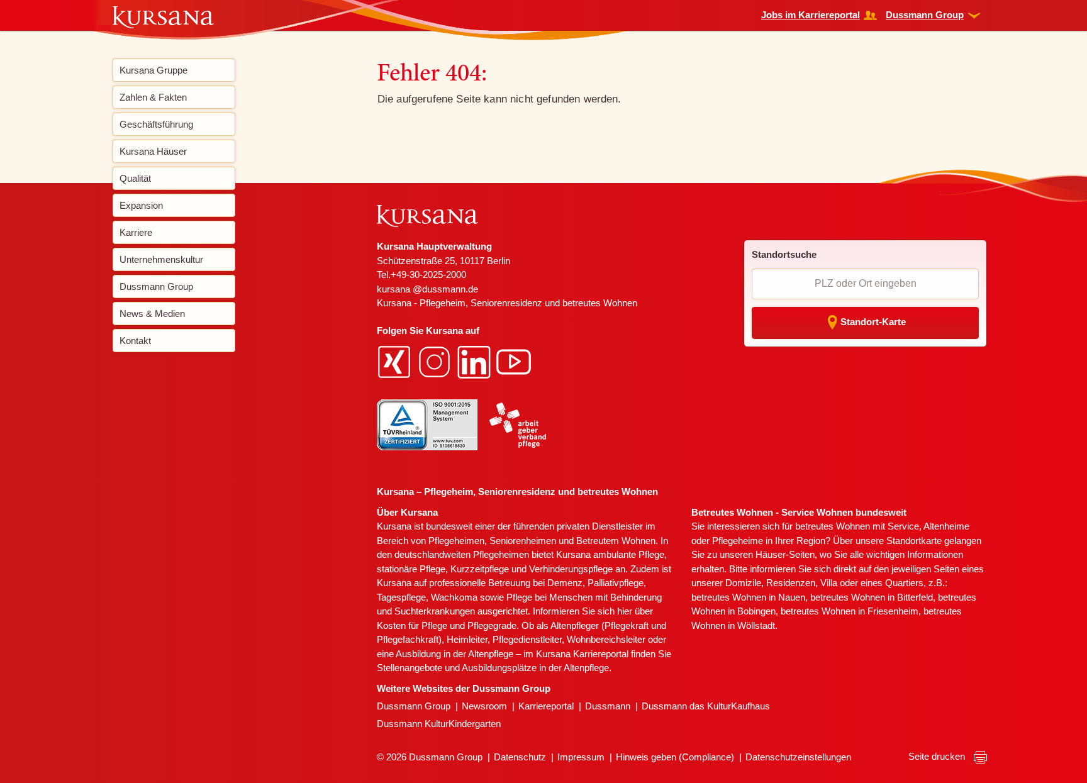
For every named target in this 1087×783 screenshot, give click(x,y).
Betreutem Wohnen (615, 540)
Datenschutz (520, 757)
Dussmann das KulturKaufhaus (706, 706)
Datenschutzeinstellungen (798, 757)
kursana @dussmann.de (427, 289)
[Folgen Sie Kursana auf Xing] (396, 360)
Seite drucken (937, 756)
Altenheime (946, 526)
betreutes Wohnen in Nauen (748, 597)
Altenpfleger (574, 625)
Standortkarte (914, 540)
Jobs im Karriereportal (810, 14)
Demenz (565, 582)
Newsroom (484, 706)
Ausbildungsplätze (499, 667)
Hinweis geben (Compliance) (675, 757)
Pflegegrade (491, 625)
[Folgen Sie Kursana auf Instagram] (436, 360)
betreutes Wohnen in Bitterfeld (871, 597)
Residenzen (790, 582)
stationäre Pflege (411, 569)
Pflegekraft (627, 625)
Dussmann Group (925, 14)
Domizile (743, 582)
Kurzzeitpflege (479, 569)
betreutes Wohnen (832, 526)
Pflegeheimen (456, 540)
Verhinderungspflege (571, 569)
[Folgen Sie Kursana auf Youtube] (515, 360)
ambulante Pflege (628, 554)
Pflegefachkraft (407, 639)
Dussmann (607, 706)
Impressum (581, 757)
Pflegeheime (737, 540)
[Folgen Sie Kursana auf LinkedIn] (475, 360)
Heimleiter (467, 639)
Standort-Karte (873, 321)
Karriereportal (546, 706)
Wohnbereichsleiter (606, 639)
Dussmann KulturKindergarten (439, 723)
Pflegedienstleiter (527, 639)
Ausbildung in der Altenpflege (454, 653)
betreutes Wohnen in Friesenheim (849, 611)
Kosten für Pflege (412, 625)
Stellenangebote (409, 667)
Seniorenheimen (522, 540)
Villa (828, 582)
